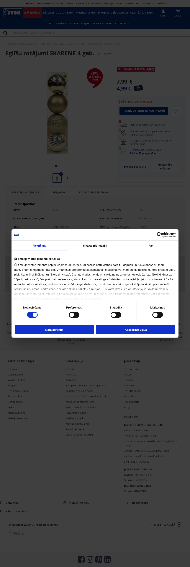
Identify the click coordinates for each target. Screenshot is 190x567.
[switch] (74, 315)
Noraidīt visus (54, 329)
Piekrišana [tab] (39, 245)
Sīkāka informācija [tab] (95, 245)
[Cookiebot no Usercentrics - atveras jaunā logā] (159, 235)
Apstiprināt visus (136, 329)
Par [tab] (150, 245)
